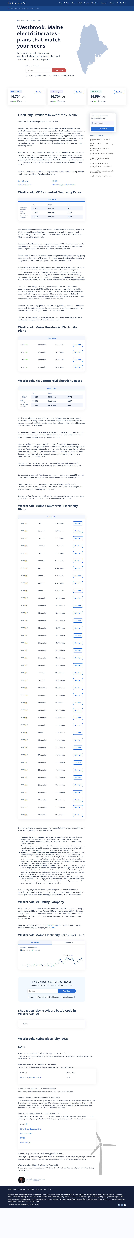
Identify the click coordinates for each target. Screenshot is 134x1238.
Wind (80, 3)
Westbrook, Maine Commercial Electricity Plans (99, 159)
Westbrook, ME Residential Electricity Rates (101, 144)
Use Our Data (121, 3)
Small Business (42, 76)
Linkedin (125, 1205)
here (53, 928)
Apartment (55, 76)
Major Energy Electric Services (63, 185)
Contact (20, 1189)
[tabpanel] (51, 211)
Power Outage (64, 3)
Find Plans (59, 70)
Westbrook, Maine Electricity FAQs (100, 176)
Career (49, 1189)
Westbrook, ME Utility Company (99, 163)
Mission (10, 1189)
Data (45, 1189)
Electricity (94, 3)
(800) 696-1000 (52, 925)
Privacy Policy (39, 1189)
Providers (104, 3)
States (112, 3)
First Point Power (24, 185)
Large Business (68, 76)
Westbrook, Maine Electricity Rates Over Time (100, 167)
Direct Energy (23, 181)
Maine (22, 20)
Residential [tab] (52, 200)
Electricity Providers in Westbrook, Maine (100, 140)
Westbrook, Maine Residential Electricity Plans (99, 149)
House (30, 76)
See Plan (39, 92)
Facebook (122, 1205)
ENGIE (54, 181)
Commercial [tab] (51, 388)
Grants (86, 3)
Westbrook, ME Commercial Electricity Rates (101, 154)
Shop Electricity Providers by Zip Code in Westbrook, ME (101, 171)
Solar (73, 3)
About (14, 1189)
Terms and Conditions (28, 1189)
